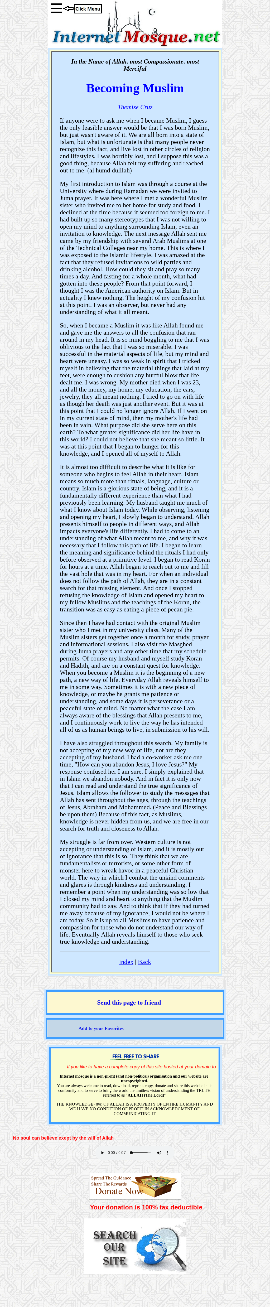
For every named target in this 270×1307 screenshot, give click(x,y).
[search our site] (135, 1272)
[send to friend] (135, 1010)
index (126, 961)
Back (144, 961)
